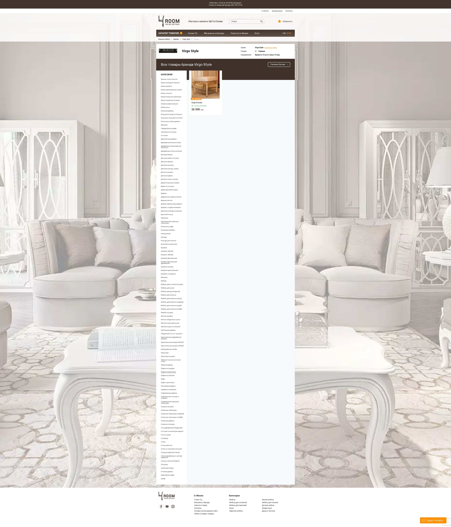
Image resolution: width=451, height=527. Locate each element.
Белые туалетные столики (170, 100)
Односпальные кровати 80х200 (172, 342)
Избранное (287, 21)
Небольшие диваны (168, 330)
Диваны (164, 193)
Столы (163, 442)
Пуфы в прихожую (167, 382)
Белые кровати (166, 86)
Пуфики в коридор (167, 368)
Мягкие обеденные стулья (170, 319)
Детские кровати (167, 172)
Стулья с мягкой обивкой (170, 461)
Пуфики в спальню (168, 375)
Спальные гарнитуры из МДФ (172, 417)
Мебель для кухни (167, 288)
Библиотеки (165, 107)
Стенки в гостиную (168, 424)
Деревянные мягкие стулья (171, 142)
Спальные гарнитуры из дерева (172, 414)
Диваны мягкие (166, 200)
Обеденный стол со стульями (171, 334)
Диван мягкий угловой (169, 190)
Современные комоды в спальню (170, 397)
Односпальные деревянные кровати (171, 338)
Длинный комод (167, 214)
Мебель (164, 281)
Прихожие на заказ (168, 356)
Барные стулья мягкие (169, 79)
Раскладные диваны (168, 386)
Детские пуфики (167, 176)
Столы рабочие (166, 445)
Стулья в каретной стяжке (170, 452)
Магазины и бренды (214, 33)
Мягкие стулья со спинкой (170, 327)
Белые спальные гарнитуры (171, 97)
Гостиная (164, 135)
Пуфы (163, 379)
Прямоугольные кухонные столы (171, 360)
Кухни (231, 508)
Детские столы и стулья (169, 179)
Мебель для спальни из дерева (172, 302)
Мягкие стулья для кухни (170, 323)
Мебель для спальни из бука (171, 298)
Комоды (164, 237)
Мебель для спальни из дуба (171, 305)
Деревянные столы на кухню (171, 151)
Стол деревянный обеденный (171, 428)
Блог (257, 33)
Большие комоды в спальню (171, 114)
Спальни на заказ (167, 407)
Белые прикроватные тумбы (171, 90)
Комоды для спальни (168, 241)
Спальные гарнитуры (169, 410)
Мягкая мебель (268, 500)
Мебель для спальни (168, 295)
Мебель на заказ (167, 312)
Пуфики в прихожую (168, 372)
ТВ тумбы (164, 464)
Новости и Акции (239, 33)
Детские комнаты (167, 165)
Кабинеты (164, 218)
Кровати (164, 248)
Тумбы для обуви (167, 468)
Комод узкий (165, 233)
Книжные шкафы (167, 226)
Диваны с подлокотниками (171, 207)
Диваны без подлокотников (171, 197)
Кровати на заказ (167, 267)
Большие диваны (167, 111)
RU (289, 33)
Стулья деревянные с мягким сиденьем (171, 456)
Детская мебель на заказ (170, 158)
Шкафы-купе (267, 508)
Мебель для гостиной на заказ (172, 284)
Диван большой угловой (170, 183)
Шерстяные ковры (167, 475)
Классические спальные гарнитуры (169, 222)
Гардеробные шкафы (169, 128)
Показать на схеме (270, 47)
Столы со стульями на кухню (171, 449)
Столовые (164, 438)
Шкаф (163, 478)
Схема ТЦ (192, 33)
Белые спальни (166, 93)
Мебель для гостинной (238, 502)
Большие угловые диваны (170, 121)
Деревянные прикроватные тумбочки (171, 147)
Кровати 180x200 (167, 255)
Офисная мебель (236, 511)
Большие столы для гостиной (171, 118)
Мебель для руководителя (170, 291)
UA (284, 33)
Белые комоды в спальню (170, 83)
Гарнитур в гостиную (168, 132)
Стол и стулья (166, 435)
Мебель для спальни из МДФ (171, 309)
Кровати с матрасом (168, 274)
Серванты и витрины (168, 389)
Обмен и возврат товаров (204, 514)
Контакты (289, 11)
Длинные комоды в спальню (171, 211)
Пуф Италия (196, 103)
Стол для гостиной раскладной (172, 431)
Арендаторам (277, 11)
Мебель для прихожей (238, 505)
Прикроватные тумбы (169, 349)
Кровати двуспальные (169, 258)
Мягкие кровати (167, 316)
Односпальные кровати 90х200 (172, 346)
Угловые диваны (167, 471)
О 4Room (265, 11)
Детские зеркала (167, 162)
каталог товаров (169, 33)
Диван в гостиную (167, 186)
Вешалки (164, 125)
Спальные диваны (167, 421)
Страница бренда (277, 64)
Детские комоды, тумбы (170, 169)
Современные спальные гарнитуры (170, 402)
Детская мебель (167, 154)
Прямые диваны (167, 365)
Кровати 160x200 (167, 251)
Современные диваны (169, 393)
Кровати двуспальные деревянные (169, 262)
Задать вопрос (434, 520)
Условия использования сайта (206, 511)
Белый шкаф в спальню (169, 104)
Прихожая (164, 353)
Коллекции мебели (168, 230)
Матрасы (164, 277)
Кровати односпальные (169, 270)
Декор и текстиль (268, 511)
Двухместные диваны (169, 139)
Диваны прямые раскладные (171, 204)
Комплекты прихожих (169, 244)
